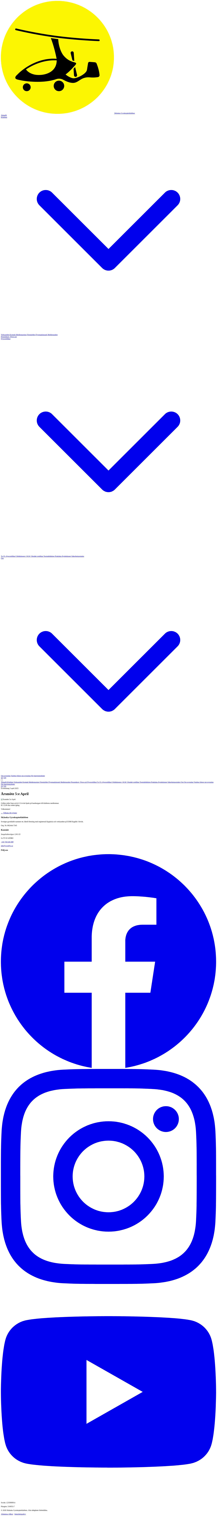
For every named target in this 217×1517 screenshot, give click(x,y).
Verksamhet (5, 335)
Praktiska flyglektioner (63, 556)
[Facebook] (108, 1068)
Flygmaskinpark (42, 335)
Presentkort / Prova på (9, 337)
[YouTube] (108, 1499)
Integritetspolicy (20, 1514)
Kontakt (13, 335)
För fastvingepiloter (38, 776)
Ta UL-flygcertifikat (8, 556)
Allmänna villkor (7, 1514)
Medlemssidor (53, 335)
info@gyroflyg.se (7, 846)
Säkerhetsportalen (77, 556)
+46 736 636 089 (7, 842)
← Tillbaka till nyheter (9, 813)
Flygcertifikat (92, 782)
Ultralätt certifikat (37, 556)
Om (182, 782)
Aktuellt (4, 115)
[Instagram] (108, 1283)
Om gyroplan (6, 776)
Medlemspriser (21, 335)
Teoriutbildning (49, 556)
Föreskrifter (31, 335)
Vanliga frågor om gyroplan (21, 776)
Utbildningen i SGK (23, 556)
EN (5, 778)
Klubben (10, 782)
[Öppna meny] (2, 780)
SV (2, 778)
